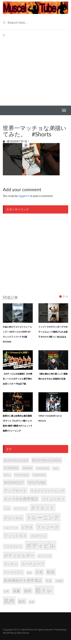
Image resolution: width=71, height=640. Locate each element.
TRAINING (39, 475)
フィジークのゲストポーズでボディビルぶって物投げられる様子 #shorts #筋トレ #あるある (53, 331)
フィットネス (15, 535)
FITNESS (11, 468)
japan (27, 468)
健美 (29, 572)
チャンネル (13, 517)
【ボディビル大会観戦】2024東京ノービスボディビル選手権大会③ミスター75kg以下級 (17, 378)
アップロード (15, 490)
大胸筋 (59, 580)
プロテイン (38, 536)
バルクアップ (11, 527)
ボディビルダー (19, 555)
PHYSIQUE (22, 475)
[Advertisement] (35, 68)
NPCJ (7, 475)
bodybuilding (46, 460)
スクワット (20, 508)
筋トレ (44, 590)
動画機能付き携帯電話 (23, 580)
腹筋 (22, 601)
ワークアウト (13, 572)
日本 (6, 591)
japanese (42, 468)
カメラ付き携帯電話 (21, 498)
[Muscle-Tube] (35, 7)
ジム (7, 508)
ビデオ (27, 527)
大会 (49, 581)
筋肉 (9, 600)
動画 (51, 572)
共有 (39, 571)
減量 (16, 590)
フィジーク (48, 527)
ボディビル (40, 545)
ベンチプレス (13, 546)
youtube (37, 482)
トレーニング (43, 517)
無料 (28, 590)
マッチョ (11, 563)
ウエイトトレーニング (47, 490)
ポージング (44, 556)
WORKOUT (14, 482)
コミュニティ (53, 498)
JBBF (56, 468)
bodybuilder (16, 460)
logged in (24, 196)
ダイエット (43, 507)
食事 (31, 601)
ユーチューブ (32, 563)
